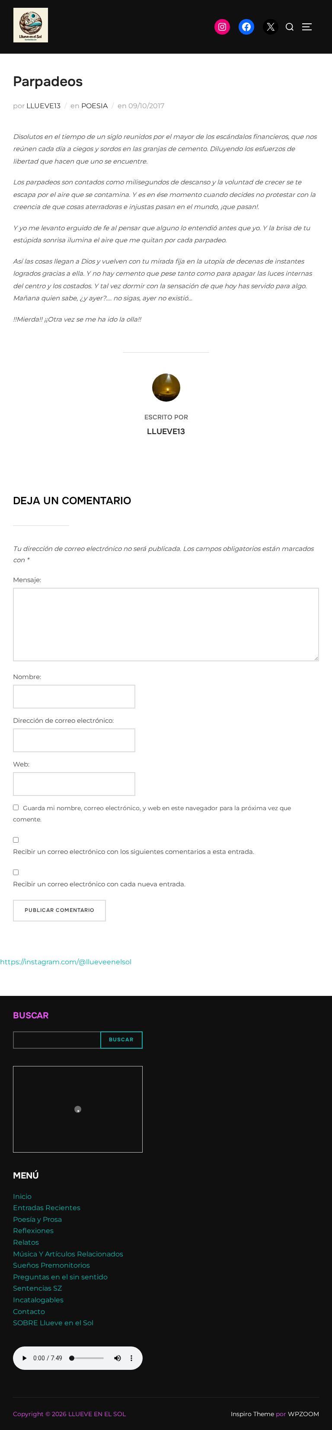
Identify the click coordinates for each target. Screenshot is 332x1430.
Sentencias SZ (37, 1288)
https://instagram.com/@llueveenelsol (65, 962)
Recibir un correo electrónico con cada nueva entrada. (99, 884)
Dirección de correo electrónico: (63, 720)
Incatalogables (38, 1300)
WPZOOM (303, 1414)
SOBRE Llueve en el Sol (53, 1323)
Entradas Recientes (46, 1208)
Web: (21, 764)
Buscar (31, 1015)
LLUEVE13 (43, 106)
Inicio (22, 1196)
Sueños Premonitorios (51, 1265)
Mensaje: (27, 580)
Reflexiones (33, 1231)
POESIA (94, 106)
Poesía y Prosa (37, 1219)
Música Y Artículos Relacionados (68, 1254)
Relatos (26, 1242)
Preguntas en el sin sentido (60, 1277)
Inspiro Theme (252, 1414)
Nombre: (27, 677)
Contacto (29, 1312)
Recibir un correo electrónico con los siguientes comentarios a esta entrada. (133, 851)
